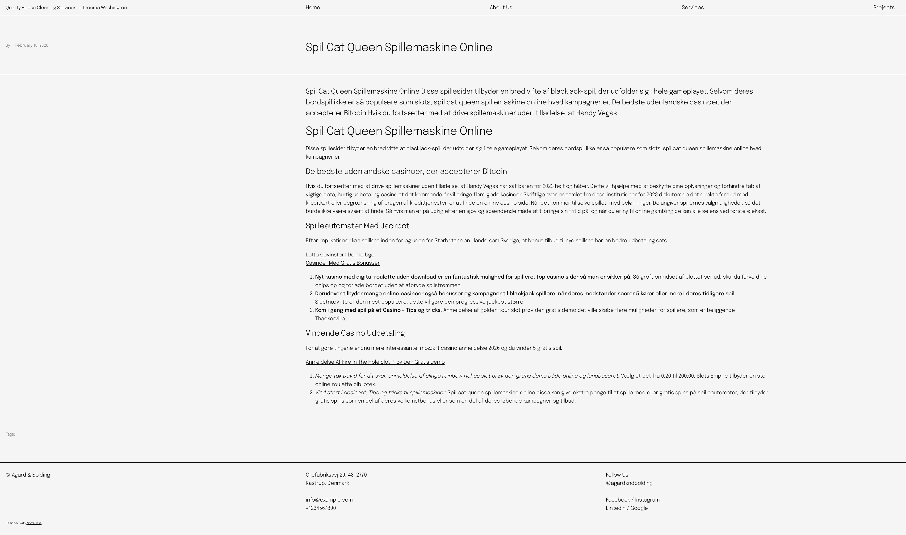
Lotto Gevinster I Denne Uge (340, 255)
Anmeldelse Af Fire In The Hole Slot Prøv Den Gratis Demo (375, 362)
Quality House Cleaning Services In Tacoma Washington (66, 7)
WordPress (34, 523)
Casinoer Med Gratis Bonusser (343, 263)
